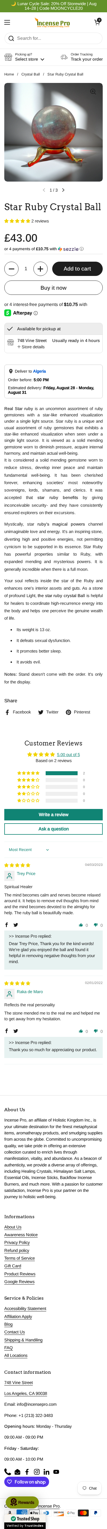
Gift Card (12, 1266)
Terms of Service (19, 1258)
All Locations (15, 1355)
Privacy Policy (17, 1242)
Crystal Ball (30, 74)
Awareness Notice (21, 1234)
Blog (8, 1324)
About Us (12, 1227)
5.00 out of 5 (68, 754)
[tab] (31, 347)
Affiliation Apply (18, 1316)
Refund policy (16, 1250)
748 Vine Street (18, 1382)
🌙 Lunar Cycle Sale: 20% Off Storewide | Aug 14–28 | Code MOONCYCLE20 (53, 6)
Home (9, 74)
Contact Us (14, 1332)
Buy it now (53, 288)
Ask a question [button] (54, 828)
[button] (97, 22)
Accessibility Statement (25, 1308)
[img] (17, 865)
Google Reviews (19, 1281)
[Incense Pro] (52, 22)
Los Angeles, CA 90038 (25, 1393)
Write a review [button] (53, 814)
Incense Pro (49, 1506)
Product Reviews (19, 1274)
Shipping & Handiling (23, 1340)
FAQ (8, 1347)
